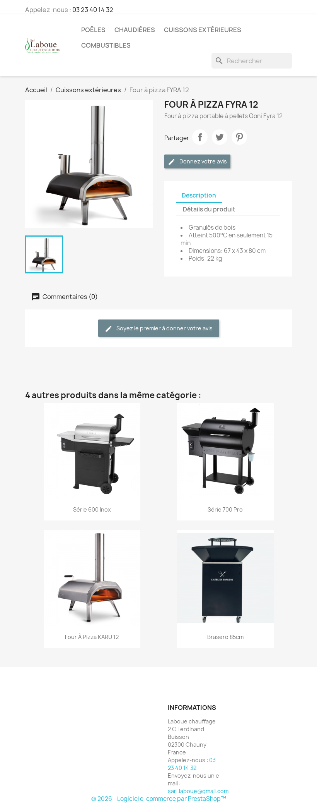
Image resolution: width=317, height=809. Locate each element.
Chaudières (134, 30)
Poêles (93, 30)
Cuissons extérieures (202, 30)
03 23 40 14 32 (92, 9)
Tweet (219, 137)
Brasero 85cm (225, 637)
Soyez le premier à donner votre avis (164, 328)
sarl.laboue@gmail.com (198, 791)
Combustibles (106, 45)
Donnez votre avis (202, 161)
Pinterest (239, 137)
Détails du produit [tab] (209, 209)
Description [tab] (199, 195)
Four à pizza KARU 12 (92, 637)
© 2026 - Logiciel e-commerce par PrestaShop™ (158, 799)
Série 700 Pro (225, 509)
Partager (200, 137)
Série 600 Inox (92, 509)
